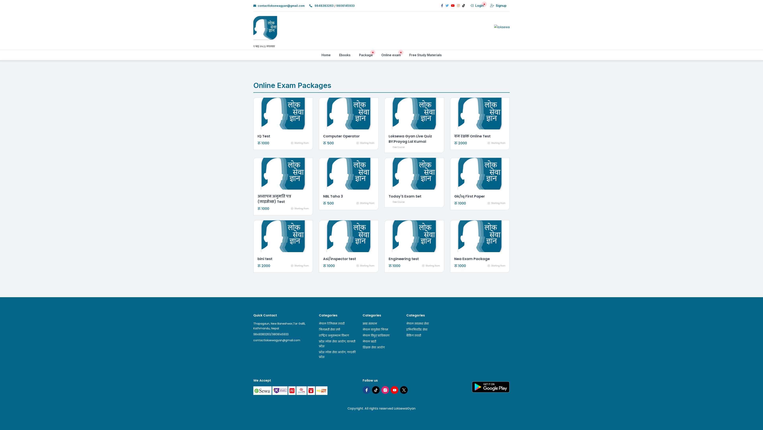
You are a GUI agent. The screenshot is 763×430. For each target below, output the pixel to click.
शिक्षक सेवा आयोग (374, 347)
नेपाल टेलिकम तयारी (332, 324)
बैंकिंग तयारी (413, 335)
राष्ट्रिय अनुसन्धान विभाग (334, 335)
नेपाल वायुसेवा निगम (375, 330)
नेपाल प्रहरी (369, 341)
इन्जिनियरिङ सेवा (416, 330)
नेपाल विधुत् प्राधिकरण (376, 335)
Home (327, 55)
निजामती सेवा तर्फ (329, 330)
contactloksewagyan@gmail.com (281, 5)
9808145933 (345, 5)
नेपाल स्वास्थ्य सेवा (417, 324)
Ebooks (346, 55)
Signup (501, 6)
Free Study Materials (426, 55)
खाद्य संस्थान (370, 324)
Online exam (392, 55)
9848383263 (324, 5)
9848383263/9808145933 (271, 334)
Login (479, 6)
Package (367, 55)
